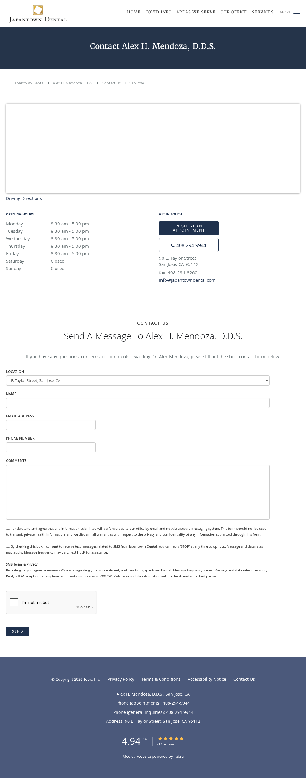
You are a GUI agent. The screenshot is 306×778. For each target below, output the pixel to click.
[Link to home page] (33, 13)
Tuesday (47, 231)
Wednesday (47, 238)
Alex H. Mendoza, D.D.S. (73, 83)
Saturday (35, 261)
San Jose (136, 83)
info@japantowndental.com (187, 280)
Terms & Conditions (160, 679)
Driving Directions (24, 198)
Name (11, 393)
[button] (296, 12)
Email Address (20, 416)
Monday (47, 224)
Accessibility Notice (207, 679)
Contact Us (111, 83)
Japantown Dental (28, 83)
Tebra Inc (91, 679)
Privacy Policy (121, 679)
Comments (16, 460)
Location (15, 371)
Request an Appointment (189, 227)
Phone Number (20, 438)
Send (17, 631)
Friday (47, 253)
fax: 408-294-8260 (178, 272)
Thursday (47, 246)
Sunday (35, 268)
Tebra (179, 756)
